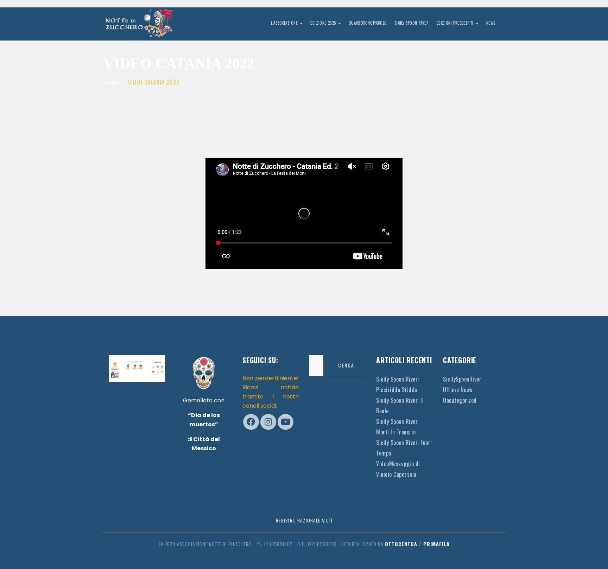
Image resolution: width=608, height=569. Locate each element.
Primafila (436, 544)
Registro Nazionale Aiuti (304, 520)
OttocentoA (401, 544)
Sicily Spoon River (412, 23)
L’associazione (285, 23)
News (490, 23)
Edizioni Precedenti (456, 23)
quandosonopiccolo (368, 23)
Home (112, 82)
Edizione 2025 (323, 23)
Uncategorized (460, 400)
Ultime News (458, 389)
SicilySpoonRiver (462, 379)
